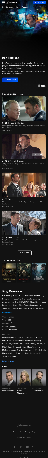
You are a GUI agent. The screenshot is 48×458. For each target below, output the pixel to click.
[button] (3, 3)
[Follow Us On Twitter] (21, 446)
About (24, 7)
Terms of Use (17, 432)
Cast (17, 7)
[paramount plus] (11, 2)
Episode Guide (8, 361)
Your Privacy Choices (24, 437)
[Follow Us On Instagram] (33, 447)
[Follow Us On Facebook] (15, 447)
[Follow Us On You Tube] (27, 447)
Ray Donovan (7, 7)
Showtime (13, 329)
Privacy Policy (30, 432)
